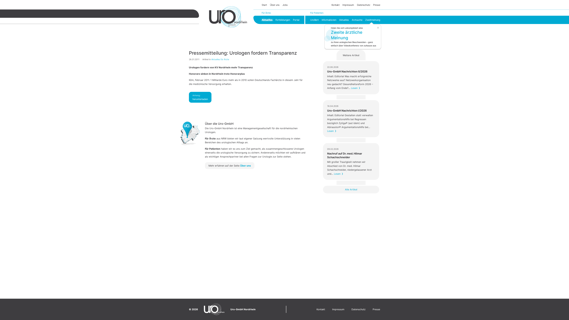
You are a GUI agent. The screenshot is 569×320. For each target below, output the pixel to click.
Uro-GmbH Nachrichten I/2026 (347, 110)
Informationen (329, 19)
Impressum (348, 4)
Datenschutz (363, 4)
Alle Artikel (351, 189)
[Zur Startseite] (228, 17)
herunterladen (200, 97)
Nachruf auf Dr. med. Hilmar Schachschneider (344, 155)
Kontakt (335, 4)
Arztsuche (357, 19)
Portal (296, 19)
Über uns (274, 4)
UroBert (314, 19)
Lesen (354, 88)
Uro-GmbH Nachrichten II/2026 (347, 71)
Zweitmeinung (372, 19)
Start (264, 4)
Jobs (285, 4)
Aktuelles (267, 19)
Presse (376, 4)
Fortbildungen (282, 19)
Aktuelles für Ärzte (220, 59)
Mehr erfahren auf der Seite (229, 165)
